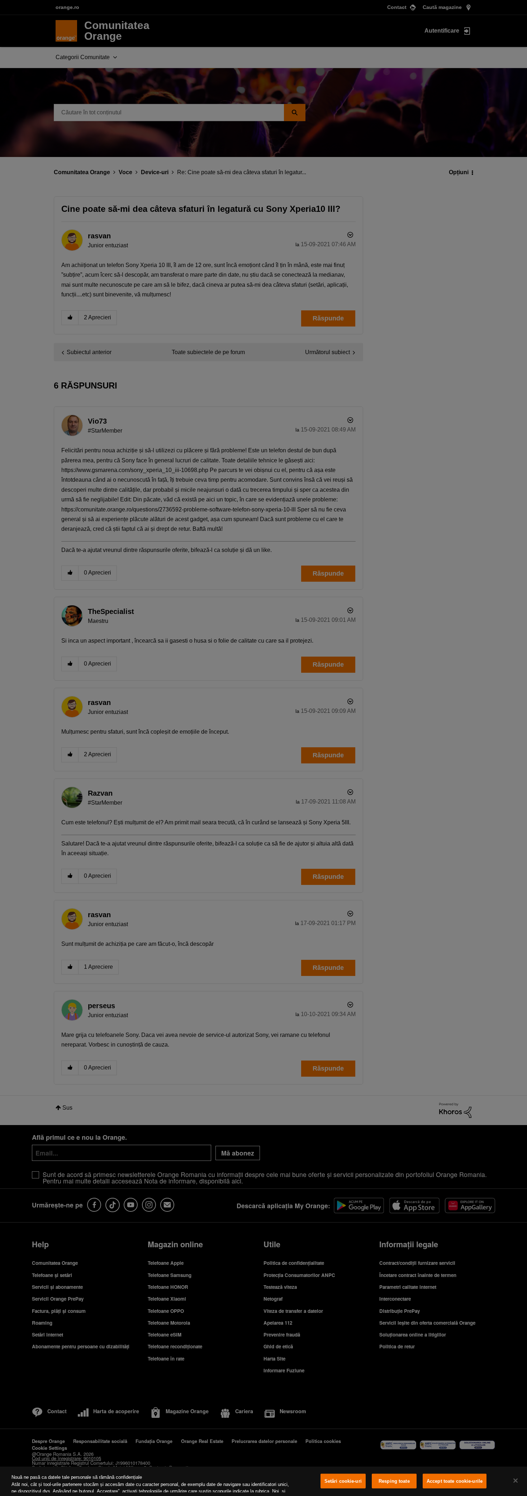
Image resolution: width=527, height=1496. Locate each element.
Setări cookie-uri (343, 1481)
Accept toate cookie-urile (455, 1481)
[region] (263, 1481)
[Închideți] (515, 1480)
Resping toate (394, 1481)
